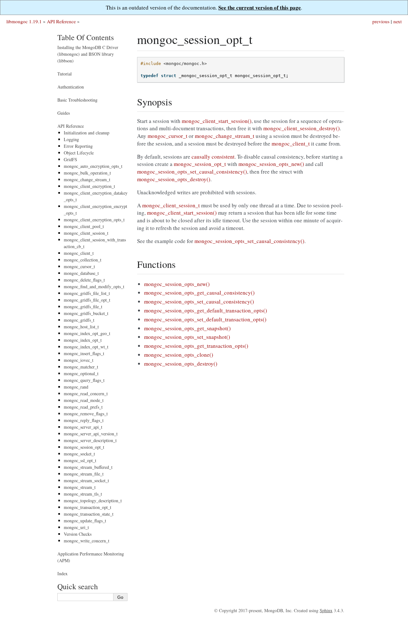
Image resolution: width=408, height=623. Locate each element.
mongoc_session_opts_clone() (178, 354)
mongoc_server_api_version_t (91, 434)
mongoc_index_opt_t (83, 340)
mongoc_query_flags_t (84, 380)
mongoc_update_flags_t (85, 521)
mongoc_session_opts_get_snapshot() (187, 328)
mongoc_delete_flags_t (84, 280)
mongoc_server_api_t (83, 427)
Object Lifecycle (79, 153)
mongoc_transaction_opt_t (87, 507)
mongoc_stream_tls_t (83, 494)
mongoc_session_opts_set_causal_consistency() (199, 301)
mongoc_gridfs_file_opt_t (87, 300)
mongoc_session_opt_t (84, 447)
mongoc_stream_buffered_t (88, 467)
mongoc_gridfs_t (79, 320)
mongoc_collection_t (82, 260)
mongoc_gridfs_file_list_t (87, 293)
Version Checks (77, 534)
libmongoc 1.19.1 (24, 21)
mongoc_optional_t (81, 373)
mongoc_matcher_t (81, 367)
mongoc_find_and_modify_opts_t (94, 286)
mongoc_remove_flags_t (86, 414)
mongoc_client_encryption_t (89, 186)
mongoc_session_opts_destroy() (180, 363)
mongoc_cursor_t (79, 266)
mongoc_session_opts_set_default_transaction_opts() (205, 319)
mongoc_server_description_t (90, 440)
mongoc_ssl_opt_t (80, 460)
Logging (71, 139)
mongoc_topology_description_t (93, 501)
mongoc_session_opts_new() (177, 284)
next (397, 21)
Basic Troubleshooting (77, 100)
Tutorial (64, 74)
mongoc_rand (76, 387)
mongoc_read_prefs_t (83, 407)
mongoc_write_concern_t (86, 541)
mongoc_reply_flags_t (84, 420)
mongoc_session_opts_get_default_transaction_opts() (205, 310)
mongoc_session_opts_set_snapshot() (187, 336)
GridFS (70, 159)
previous (381, 21)
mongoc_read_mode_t (84, 400)
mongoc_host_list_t (81, 327)
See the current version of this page (259, 7)
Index (62, 573)
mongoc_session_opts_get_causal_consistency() (199, 292)
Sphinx (326, 610)
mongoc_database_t (81, 273)
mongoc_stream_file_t (84, 474)
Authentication (70, 87)
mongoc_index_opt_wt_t (86, 347)
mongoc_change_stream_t (87, 179)
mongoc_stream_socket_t (86, 480)
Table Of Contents (85, 37)
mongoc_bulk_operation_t (87, 173)
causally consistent (213, 156)
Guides (63, 113)
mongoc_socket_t (79, 454)
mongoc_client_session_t (86, 233)
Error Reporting (78, 146)
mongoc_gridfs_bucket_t (86, 313)
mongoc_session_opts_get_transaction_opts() (196, 345)
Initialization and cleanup (86, 133)
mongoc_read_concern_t (86, 393)
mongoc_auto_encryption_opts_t (93, 166)
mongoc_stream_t (80, 487)
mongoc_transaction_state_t (88, 514)
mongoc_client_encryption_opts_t (94, 220)
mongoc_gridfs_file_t (83, 307)
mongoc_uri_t (76, 527)
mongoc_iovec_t (78, 360)
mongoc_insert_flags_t (84, 353)
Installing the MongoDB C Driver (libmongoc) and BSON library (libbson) (87, 54)
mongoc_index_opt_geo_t (87, 333)
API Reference (61, 21)
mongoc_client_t (79, 253)
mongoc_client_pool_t (84, 226)
